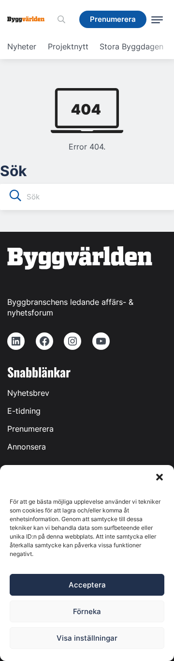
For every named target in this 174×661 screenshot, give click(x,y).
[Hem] (29, 19)
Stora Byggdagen (131, 46)
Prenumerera (30, 429)
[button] (159, 477)
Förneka (87, 611)
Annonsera (26, 446)
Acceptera (87, 584)
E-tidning (24, 411)
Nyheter (21, 46)
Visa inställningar (87, 638)
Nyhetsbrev (28, 393)
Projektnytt (68, 46)
